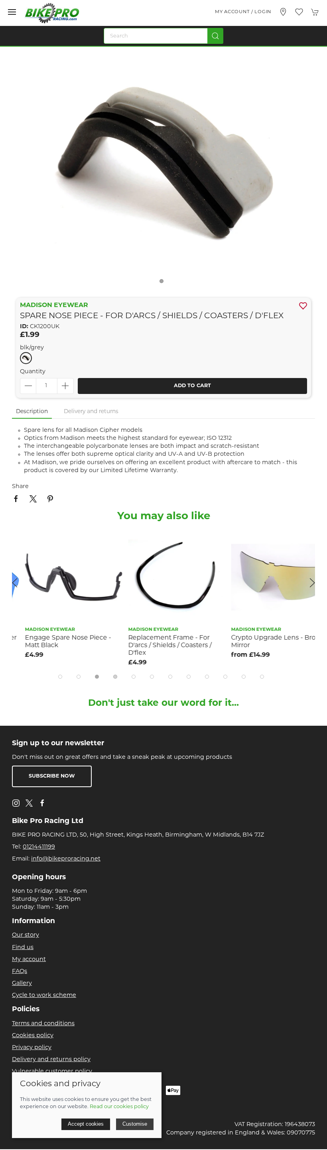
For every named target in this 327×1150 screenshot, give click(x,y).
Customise (134, 1124)
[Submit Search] (215, 36)
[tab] (60, 677)
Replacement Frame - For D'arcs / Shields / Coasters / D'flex (156, 645)
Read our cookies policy (119, 1107)
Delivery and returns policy (51, 1060)
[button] (12, 12)
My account (29, 960)
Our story (25, 935)
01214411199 (39, 847)
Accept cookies (86, 1124)
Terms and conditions (43, 1024)
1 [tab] (163, 283)
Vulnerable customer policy (52, 1072)
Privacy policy (31, 1048)
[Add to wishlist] (98, 540)
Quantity (32, 372)
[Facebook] (42, 803)
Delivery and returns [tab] (91, 411)
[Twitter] (29, 803)
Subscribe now (52, 776)
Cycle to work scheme (44, 995)
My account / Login (243, 12)
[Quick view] (98, 558)
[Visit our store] (283, 12)
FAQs (19, 972)
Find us (22, 948)
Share (20, 487)
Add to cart (192, 386)
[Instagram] (16, 803)
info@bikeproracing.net (65, 859)
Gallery (22, 984)
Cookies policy (32, 1036)
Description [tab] (32, 411)
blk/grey (32, 348)
